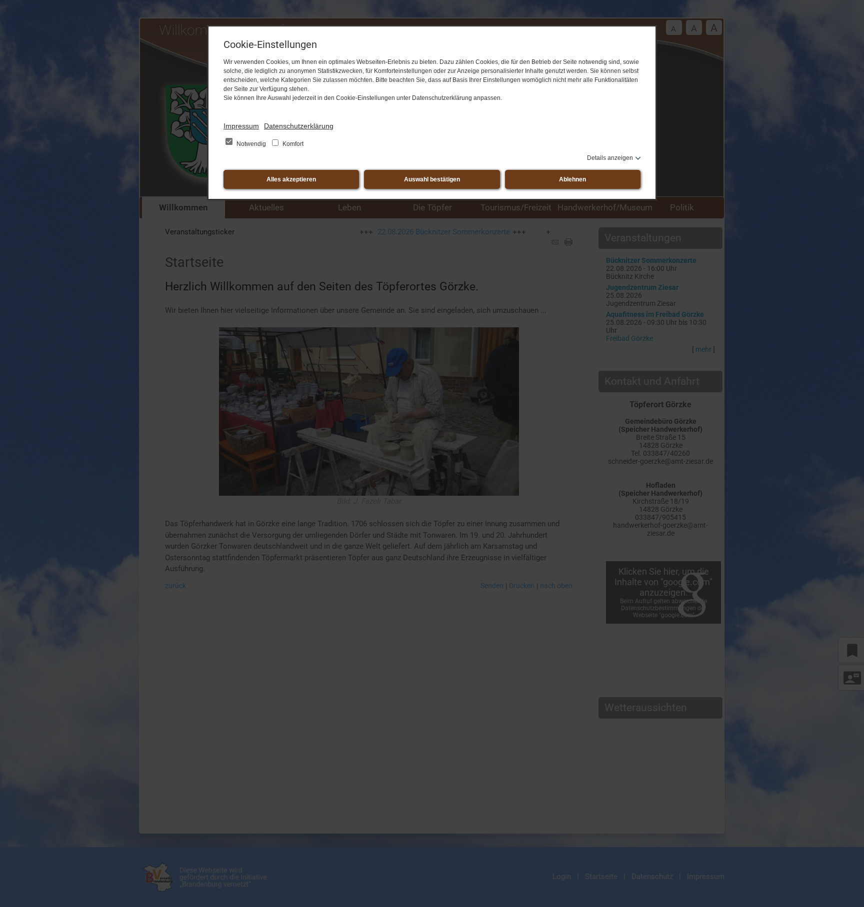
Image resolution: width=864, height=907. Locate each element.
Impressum (241, 126)
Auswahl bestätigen (432, 179)
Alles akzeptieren (291, 179)
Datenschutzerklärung (299, 126)
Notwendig (251, 143)
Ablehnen (572, 179)
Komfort (292, 143)
